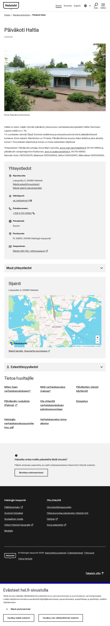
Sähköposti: (19, 195)
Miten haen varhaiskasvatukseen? (17, 389)
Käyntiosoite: (19, 175)
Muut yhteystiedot (19, 268)
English (77, 5)
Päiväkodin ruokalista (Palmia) (19, 403)
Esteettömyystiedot (24, 367)
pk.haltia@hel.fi (23, 200)
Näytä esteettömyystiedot (26, 184)
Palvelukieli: (19, 221)
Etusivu (7, 15)
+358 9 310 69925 (24, 213)
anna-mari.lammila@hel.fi (73, 147)
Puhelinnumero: (20, 208)
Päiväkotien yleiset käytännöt (87, 389)
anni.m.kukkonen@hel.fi (57, 151)
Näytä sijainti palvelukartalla (27, 188)
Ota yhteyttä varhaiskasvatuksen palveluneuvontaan (52, 405)
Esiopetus (82, 401)
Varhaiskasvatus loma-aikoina (53, 421)
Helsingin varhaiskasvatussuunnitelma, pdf (19, 423)
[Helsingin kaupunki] (10, 556)
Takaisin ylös (93, 573)
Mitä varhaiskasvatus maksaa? (52, 389)
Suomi (59, 5)
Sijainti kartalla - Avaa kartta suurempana (28, 351)
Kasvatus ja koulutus (21, 15)
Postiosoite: (19, 233)
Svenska (68, 5)
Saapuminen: (19, 246)
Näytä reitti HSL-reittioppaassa (31, 250)
